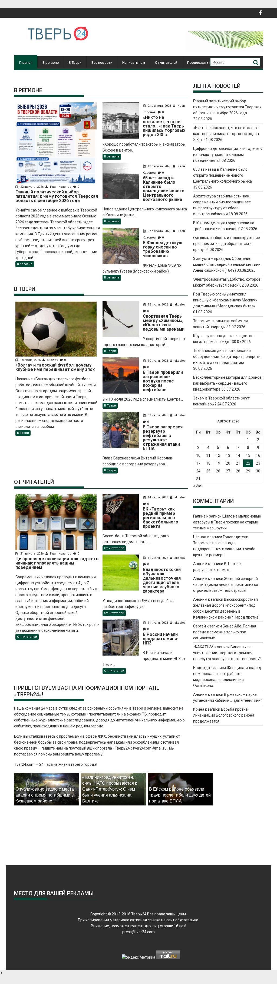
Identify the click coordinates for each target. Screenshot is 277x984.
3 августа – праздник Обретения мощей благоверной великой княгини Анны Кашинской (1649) (226, 264)
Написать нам (133, 63)
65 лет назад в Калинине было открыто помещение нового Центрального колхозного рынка (222, 175)
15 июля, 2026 (158, 304)
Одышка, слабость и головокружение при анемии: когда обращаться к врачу (226, 244)
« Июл (198, 486)
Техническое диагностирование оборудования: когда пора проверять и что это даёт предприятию (226, 356)
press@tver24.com (138, 932)
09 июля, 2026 (158, 415)
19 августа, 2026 (159, 166)
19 (218, 463)
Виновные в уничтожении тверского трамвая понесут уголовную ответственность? (227, 653)
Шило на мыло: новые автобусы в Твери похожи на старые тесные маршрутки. (227, 522)
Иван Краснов (60, 187)
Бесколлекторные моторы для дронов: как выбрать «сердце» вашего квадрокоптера (227, 383)
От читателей (166, 63)
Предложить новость (205, 63)
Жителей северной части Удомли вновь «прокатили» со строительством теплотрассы (225, 584)
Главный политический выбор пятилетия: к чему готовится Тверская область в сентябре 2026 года (227, 107)
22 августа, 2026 (31, 187)
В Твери (75, 63)
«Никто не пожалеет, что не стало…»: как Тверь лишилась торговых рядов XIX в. (226, 134)
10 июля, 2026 (158, 360)
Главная (25, 63)
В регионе (50, 63)
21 (238, 463)
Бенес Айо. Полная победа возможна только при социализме (224, 632)
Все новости (101, 63)
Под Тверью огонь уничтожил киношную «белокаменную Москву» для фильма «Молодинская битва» (225, 300)
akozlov (52, 360)
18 (208, 463)
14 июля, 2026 (158, 497)
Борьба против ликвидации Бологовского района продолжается (223, 715)
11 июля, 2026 (158, 558)
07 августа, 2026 (159, 231)
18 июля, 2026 (30, 360)
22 (248, 463)
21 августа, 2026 (159, 106)
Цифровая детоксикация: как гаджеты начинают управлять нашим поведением (227, 154)
